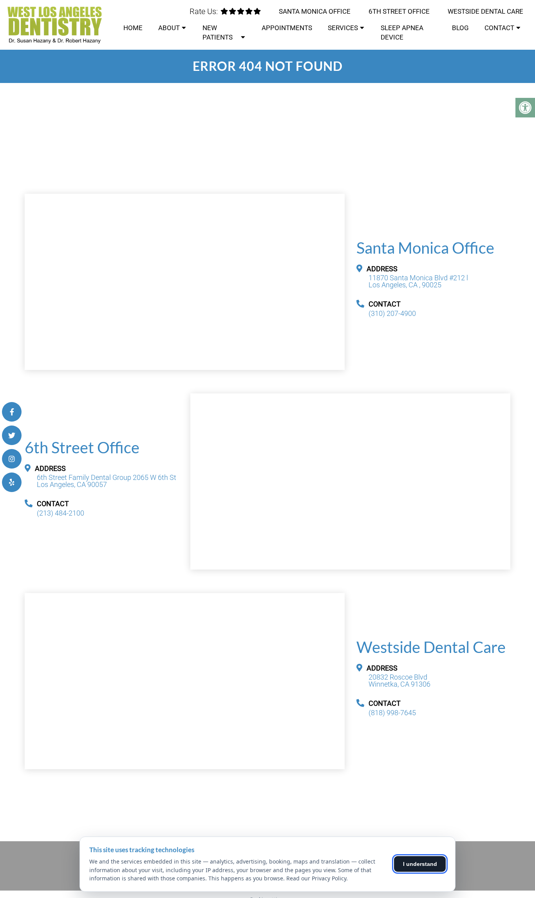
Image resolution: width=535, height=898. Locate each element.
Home (133, 28)
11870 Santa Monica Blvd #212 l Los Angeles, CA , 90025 (418, 281)
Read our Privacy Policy (316, 878)
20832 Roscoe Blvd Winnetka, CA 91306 (399, 681)
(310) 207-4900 (392, 313)
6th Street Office (399, 11)
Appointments (287, 28)
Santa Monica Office (315, 11)
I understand (420, 864)
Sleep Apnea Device (402, 32)
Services (343, 28)
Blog (460, 28)
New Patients (217, 32)
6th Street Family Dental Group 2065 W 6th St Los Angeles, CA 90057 (106, 481)
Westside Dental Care (485, 11)
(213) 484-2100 (60, 513)
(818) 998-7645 (392, 712)
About (169, 28)
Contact (499, 28)
